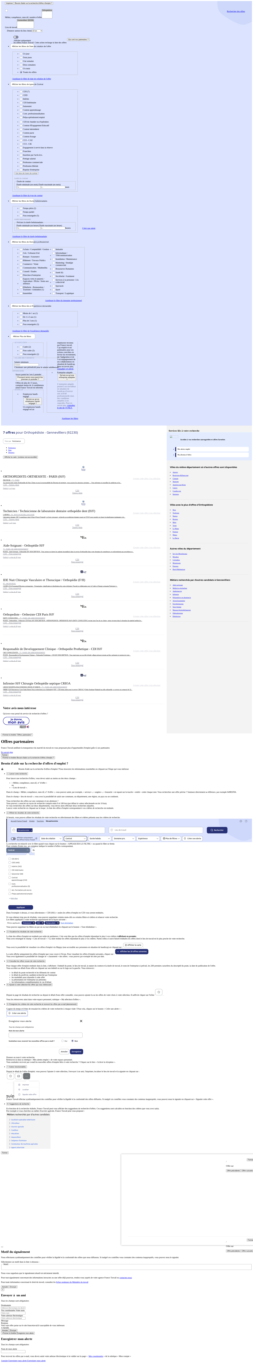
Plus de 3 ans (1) (30, 321)
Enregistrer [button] (36, 1361)
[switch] (15, 37)
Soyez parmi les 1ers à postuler (28, 374)
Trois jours (27, 57)
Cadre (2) (27, 347)
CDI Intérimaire (29, 102)
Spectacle (60, 286)
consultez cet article (65, 369)
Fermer (5, 755)
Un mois (26, 68)
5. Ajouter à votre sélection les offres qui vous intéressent (29, 985)
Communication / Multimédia (35, 268)
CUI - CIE (27, 144)
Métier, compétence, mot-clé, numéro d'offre (23, 17)
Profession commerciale (33, 162)
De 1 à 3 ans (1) (29, 317)
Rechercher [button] (236, 11)
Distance (11, 452)
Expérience (23, 306)
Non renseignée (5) (31, 216)
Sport (58, 289)
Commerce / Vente (30, 264)
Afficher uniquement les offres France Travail (40, 41)
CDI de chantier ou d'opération (36, 122)
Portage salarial (29, 159)
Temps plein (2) (29, 208)
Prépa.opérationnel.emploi (34, 117)
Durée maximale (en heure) (50, 225)
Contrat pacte (28, 133)
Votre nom (20, 1310)
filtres (22, 336)
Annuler (5, 1287)
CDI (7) (26, 91)
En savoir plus (7, 752)
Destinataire (6, 1305)
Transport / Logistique (65, 293)
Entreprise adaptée (64, 372)
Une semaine (28, 61)
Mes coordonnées (96, 1356)
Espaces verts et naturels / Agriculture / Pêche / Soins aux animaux (36, 281)
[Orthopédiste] (47, 10)
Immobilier (27, 293)
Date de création (23, 46)
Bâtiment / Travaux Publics (34, 260)
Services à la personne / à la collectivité (67, 281)
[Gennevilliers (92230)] (25, 20)
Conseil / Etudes (30, 271)
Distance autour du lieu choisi (19, 31)
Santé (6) (59, 272)
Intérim (26, 99)
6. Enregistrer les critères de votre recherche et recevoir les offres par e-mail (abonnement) (42, 1004)
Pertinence (12, 448)
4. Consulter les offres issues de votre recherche (26, 961)
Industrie (59, 249)
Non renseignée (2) (31, 354)
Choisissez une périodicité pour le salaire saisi (33, 367)
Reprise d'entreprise (31, 170)
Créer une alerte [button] (88, 228)
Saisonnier (27, 106)
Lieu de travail (11, 27)
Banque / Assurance (31, 257)
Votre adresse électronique (12, 1315)
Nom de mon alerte (9, 1349)
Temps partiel (28, 212)
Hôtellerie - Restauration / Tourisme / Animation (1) (33, 288)
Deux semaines (29, 65)
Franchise (27, 151)
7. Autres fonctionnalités (16, 1067)
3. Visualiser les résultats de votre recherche (24, 932)
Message (4, 1321)
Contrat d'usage (29, 136)
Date (10, 450)
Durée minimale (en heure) (27, 225)
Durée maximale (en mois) (50, 184)
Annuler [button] (14, 1361)
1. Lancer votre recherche (17, 774)
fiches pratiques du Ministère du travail (72, 1282)
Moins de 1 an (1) (30, 313)
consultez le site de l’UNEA (66, 406)
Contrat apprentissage (32, 110)
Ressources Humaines (65, 269)
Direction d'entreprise (32, 275)
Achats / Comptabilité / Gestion (36, 249)
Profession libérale (30, 166)
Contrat (23, 84)
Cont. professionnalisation (34, 114)
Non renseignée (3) (31, 324)
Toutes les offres (30, 72)
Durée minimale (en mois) (27, 184)
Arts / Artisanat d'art (31, 253)
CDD (25, 95)
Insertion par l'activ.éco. (33, 155)
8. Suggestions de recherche (18, 1104)
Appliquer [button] (31, 79)
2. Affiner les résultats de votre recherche (23, 813)
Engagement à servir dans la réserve (38, 147)
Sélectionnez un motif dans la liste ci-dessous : (20, 1262)
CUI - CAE (28, 140)
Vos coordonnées (8, 1310)
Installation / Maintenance (66, 259)
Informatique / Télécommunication (64, 254)
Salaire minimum (21, 362)
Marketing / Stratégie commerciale (64, 264)
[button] (84, 479)
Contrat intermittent (31, 129)
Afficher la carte (20, 457)
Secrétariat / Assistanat (65, 276)
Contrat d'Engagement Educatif (36, 125)
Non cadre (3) (29, 350)
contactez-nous (126, 1278)
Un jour (26, 54)
